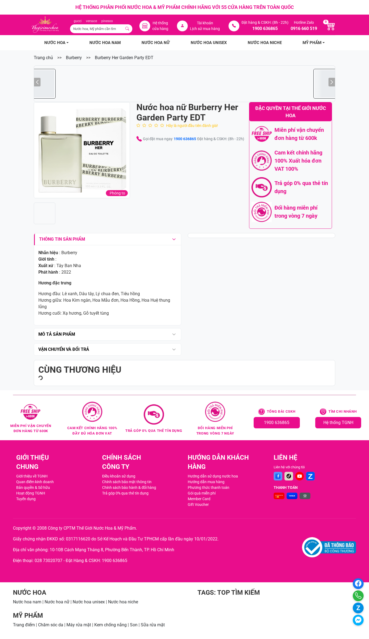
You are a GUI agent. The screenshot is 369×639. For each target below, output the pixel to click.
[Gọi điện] (358, 595)
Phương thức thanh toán (208, 487)
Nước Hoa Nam (105, 42)
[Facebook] (278, 476)
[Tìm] (127, 29)
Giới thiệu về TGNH (32, 476)
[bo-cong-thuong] (329, 547)
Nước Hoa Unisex (209, 42)
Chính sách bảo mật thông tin (127, 482)
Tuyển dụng (26, 499)
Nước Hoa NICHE (265, 42)
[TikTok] (288, 476)
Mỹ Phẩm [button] (312, 42)
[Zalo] (310, 476)
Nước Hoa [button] (54, 42)
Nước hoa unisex (89, 601)
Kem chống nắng (110, 624)
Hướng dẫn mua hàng (206, 482)
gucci (78, 21)
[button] (82, 150)
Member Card (199, 499)
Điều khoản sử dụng (118, 476)
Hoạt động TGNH (30, 493)
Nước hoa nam (27, 601)
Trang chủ (43, 57)
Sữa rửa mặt (153, 624)
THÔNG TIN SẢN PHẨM (62, 239)
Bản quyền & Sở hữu (33, 487)
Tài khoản (205, 23)
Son (133, 624)
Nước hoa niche (123, 601)
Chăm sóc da (50, 624)
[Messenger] (358, 620)
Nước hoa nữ (57, 601)
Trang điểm (24, 624)
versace (91, 21)
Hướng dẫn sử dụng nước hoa (213, 476)
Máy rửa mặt (78, 624)
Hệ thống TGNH (338, 422)
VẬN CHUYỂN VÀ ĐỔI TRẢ (63, 349)
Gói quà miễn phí (202, 493)
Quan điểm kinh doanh (35, 482)
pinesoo (107, 21)
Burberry (74, 57)
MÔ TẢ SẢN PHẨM (56, 334)
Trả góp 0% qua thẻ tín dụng (125, 493)
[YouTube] (299, 476)
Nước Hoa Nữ (156, 42)
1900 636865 (185, 139)
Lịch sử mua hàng (205, 28)
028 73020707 (48, 560)
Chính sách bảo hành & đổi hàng (129, 487)
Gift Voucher (198, 504)
